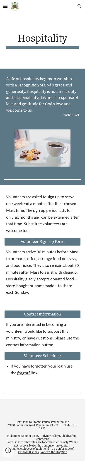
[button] (5, 6)
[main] (42, 40)
